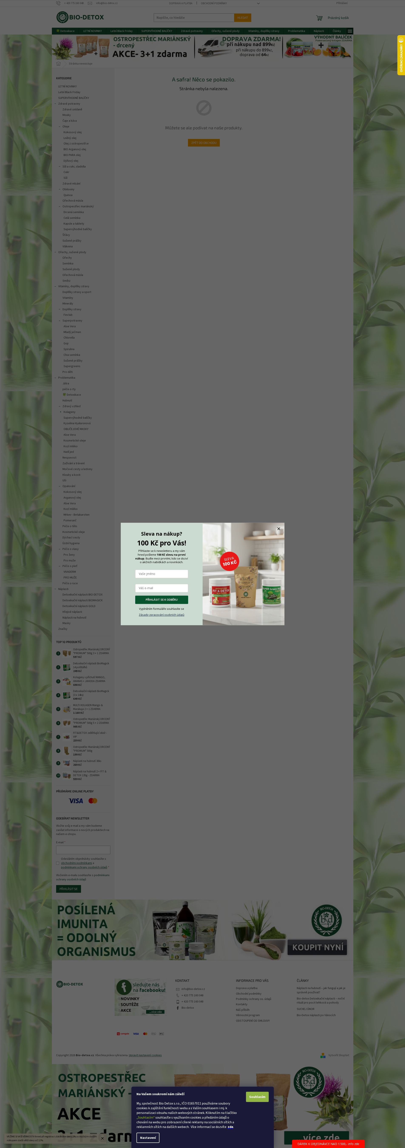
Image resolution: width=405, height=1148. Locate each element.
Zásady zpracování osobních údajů (161, 615)
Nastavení (148, 1137)
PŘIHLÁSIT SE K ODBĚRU (162, 600)
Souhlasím (257, 1097)
